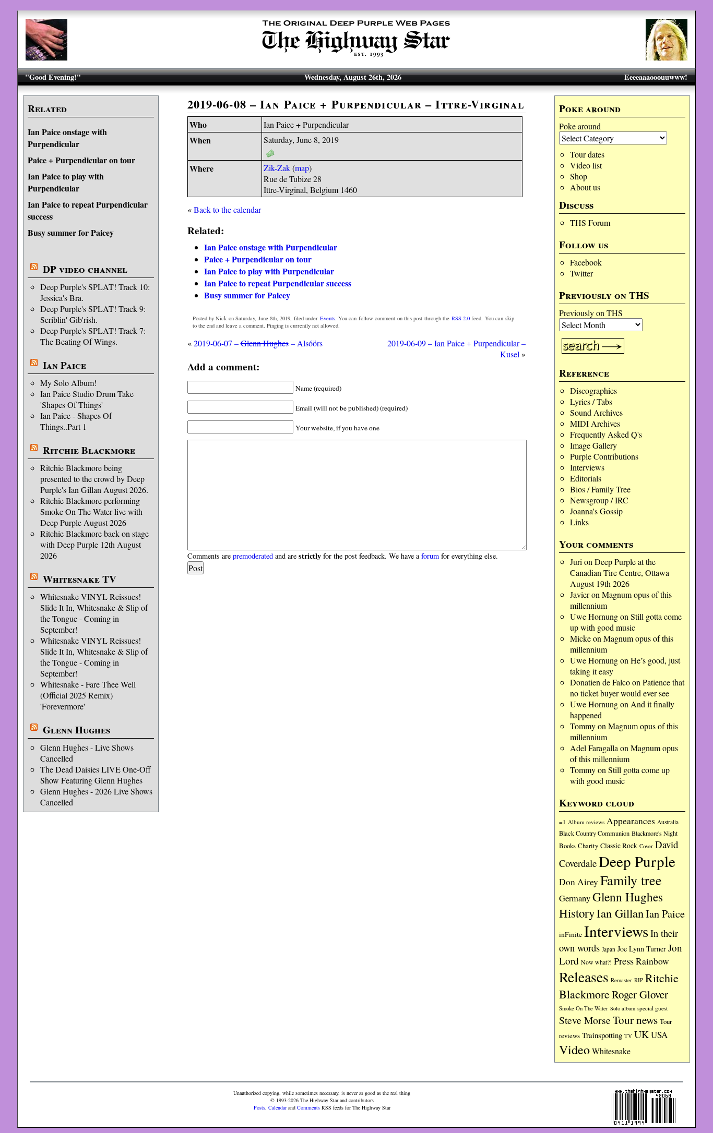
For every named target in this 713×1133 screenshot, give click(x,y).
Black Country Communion (594, 833)
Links (579, 521)
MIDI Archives (595, 423)
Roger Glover (640, 994)
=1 (562, 822)
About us (585, 187)
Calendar (277, 1107)
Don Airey (578, 882)
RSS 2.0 (460, 318)
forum (430, 556)
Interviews (587, 467)
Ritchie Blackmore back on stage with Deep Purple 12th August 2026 (94, 544)
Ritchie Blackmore (89, 450)
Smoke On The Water (583, 1008)
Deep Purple (637, 861)
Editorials (585, 478)
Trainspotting (602, 1035)
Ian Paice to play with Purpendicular (66, 182)
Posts (259, 1107)
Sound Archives (596, 412)
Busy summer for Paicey (71, 232)
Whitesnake (611, 1050)
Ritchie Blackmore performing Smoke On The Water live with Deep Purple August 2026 (91, 511)
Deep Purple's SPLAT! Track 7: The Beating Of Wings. (93, 336)
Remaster (621, 980)
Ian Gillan (620, 913)
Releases (584, 976)
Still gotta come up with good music (626, 622)
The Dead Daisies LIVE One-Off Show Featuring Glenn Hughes (95, 775)
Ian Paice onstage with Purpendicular (67, 138)
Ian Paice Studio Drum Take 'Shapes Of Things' (87, 399)
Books (567, 845)
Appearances (631, 821)
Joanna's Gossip (596, 510)
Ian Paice (64, 365)
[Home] (356, 57)
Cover (646, 846)
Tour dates (587, 154)
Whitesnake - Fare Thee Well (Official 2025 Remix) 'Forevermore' (88, 695)
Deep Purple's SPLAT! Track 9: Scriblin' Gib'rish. (93, 314)
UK (641, 1034)
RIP (638, 980)
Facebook (586, 262)
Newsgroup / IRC (599, 500)
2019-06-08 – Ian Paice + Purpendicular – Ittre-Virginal (356, 104)
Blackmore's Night (655, 833)
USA (659, 1035)
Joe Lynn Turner (641, 949)
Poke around (580, 125)
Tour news (635, 1020)
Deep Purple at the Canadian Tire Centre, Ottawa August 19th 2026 (619, 572)
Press (624, 961)
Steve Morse (585, 1020)
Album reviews (586, 822)
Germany (574, 898)
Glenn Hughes (76, 729)
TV (628, 1036)
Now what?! (596, 962)
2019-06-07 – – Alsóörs (258, 343)
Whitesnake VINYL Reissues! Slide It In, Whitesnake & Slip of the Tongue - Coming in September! (94, 613)
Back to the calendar (227, 209)
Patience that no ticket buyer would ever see (627, 687)
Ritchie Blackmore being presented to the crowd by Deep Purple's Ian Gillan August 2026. (94, 478)
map (302, 167)
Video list (586, 165)
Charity (588, 845)
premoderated (253, 556)
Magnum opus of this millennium (624, 753)
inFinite (570, 934)
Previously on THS (591, 312)
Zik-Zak (277, 167)
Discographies (593, 390)
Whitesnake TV (79, 579)
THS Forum (590, 222)
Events (327, 318)
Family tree (631, 880)
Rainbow (652, 961)
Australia (668, 822)
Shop (578, 176)
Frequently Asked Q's (606, 434)
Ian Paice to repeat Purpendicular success (277, 283)
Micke (580, 638)
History (577, 913)
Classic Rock (618, 845)
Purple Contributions (604, 456)
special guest (652, 1008)
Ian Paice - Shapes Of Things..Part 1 (76, 421)
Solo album (622, 1008)
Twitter (581, 273)
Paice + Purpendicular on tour (81, 160)
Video (574, 1049)
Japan (608, 949)
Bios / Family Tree (600, 489)
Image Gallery (593, 445)
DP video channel (85, 269)
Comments (308, 1107)
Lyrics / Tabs (591, 401)
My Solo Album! (68, 382)
